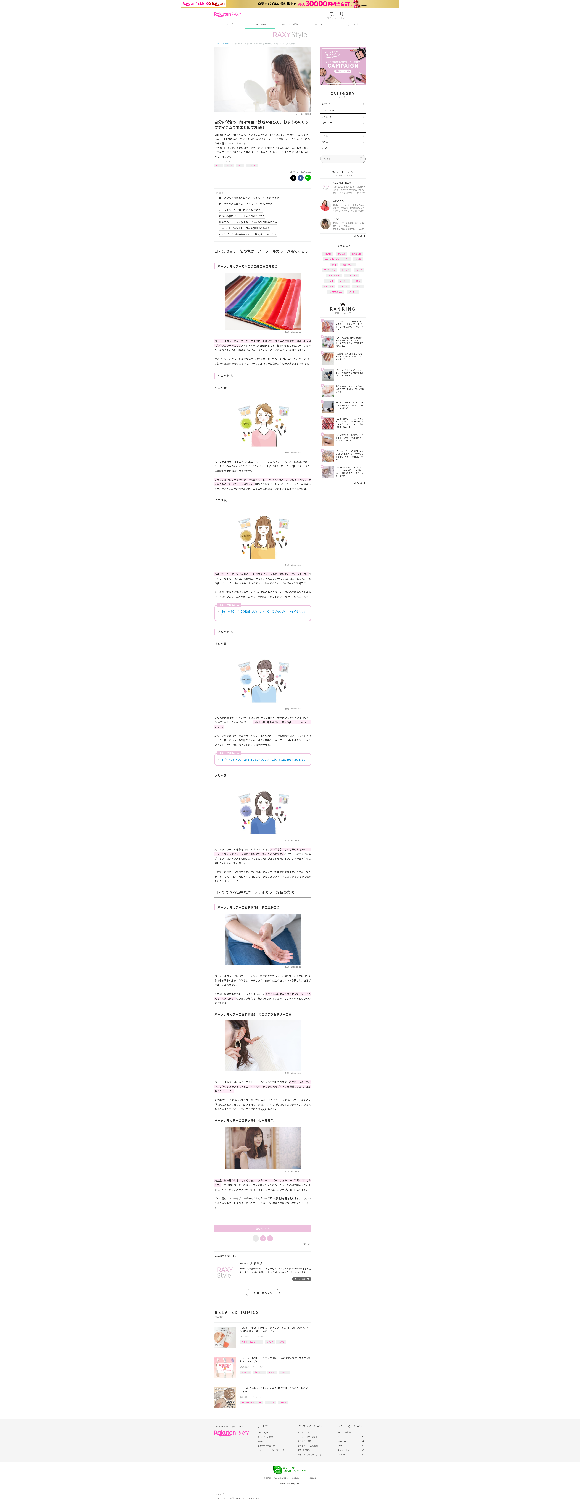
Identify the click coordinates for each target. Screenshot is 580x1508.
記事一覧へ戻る (263, 1293)
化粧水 (357, 281)
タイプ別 (352, 291)
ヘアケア (326, 129)
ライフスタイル (335, 291)
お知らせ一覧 (303, 1432)
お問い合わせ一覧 (237, 1498)
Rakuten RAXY (227, 14)
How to (218, 165)
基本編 (358, 259)
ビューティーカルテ (266, 1446)
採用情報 (312, 1478)
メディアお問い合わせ (307, 1437)
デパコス (343, 286)
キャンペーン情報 (290, 24)
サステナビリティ (256, 1498)
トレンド (345, 270)
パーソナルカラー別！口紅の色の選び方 (241, 210)
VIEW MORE (359, 235)
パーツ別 (343, 281)
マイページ (262, 1441)
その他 (325, 148)
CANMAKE (283, 1402)
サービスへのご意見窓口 (308, 1446)
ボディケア (327, 122)
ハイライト (270, 1402)
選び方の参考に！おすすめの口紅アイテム (242, 216)
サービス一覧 (219, 1498)
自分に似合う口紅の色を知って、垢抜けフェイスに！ (248, 234)
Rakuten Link (343, 1450)
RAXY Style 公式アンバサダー (252, 1342)
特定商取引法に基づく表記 (309, 1454)
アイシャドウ (329, 270)
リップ (240, 165)
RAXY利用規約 (304, 1450)
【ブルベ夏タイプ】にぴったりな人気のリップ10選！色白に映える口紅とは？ (263, 759)
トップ (229, 24)
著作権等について (299, 1478)
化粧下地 (281, 1342)
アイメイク (327, 116)
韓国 (334, 264)
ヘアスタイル (334, 275)
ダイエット (328, 286)
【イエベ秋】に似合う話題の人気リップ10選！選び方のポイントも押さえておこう (263, 613)
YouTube (341, 1454)
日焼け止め (284, 1372)
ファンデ (358, 286)
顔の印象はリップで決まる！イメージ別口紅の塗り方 (248, 222)
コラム (325, 142)
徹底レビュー (259, 1372)
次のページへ (263, 1228)
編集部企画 (246, 1372)
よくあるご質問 (350, 24)
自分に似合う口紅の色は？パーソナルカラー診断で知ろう (250, 198)
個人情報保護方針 (281, 1478)
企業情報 (267, 1478)
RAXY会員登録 (344, 1432)
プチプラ (270, 1342)
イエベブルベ (251, 165)
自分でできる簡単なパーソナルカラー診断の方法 (245, 204)
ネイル (325, 135)
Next (306, 1243)
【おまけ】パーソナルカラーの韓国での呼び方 (244, 228)
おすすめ (229, 165)
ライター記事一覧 (302, 1279)
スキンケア (327, 103)
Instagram (342, 1441)
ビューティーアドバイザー (269, 1450)
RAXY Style (260, 24)
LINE (340, 1446)
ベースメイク (227, 161)
